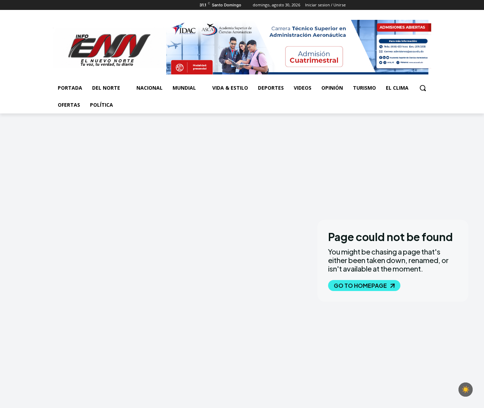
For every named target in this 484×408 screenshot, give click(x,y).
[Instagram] (67, 5)
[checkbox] (465, 389)
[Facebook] (57, 5)
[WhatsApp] (86, 5)
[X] (77, 5)
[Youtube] (96, 5)
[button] (422, 87)
